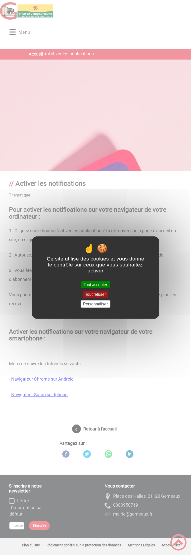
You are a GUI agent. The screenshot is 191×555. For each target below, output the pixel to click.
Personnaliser (95, 304)
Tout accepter (95, 284)
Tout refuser (95, 294)
